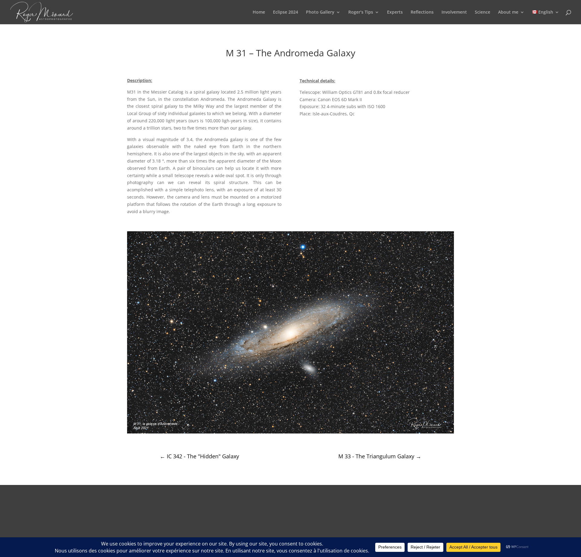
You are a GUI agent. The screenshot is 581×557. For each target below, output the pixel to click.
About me (508, 12)
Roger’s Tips (360, 12)
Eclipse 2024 (285, 12)
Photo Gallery (320, 12)
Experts (395, 12)
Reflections (422, 12)
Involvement (454, 12)
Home (259, 12)
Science (482, 12)
